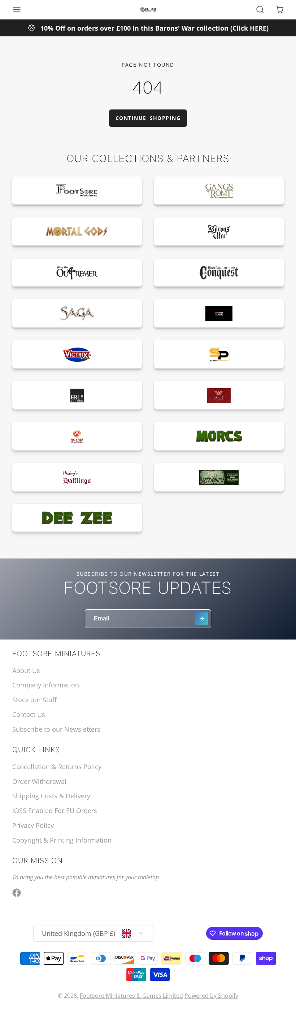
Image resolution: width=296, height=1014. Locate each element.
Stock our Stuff (34, 699)
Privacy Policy (33, 825)
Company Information (45, 685)
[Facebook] (16, 892)
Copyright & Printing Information (62, 840)
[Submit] (201, 618)
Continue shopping (148, 118)
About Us (26, 670)
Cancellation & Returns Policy (56, 766)
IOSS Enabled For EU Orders (54, 810)
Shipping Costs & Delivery (51, 795)
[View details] (77, 190)
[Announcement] (148, 27)
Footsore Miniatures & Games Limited (131, 996)
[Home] (148, 9)
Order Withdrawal (39, 781)
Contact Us (28, 714)
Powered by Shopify (211, 996)
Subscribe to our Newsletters (56, 729)
